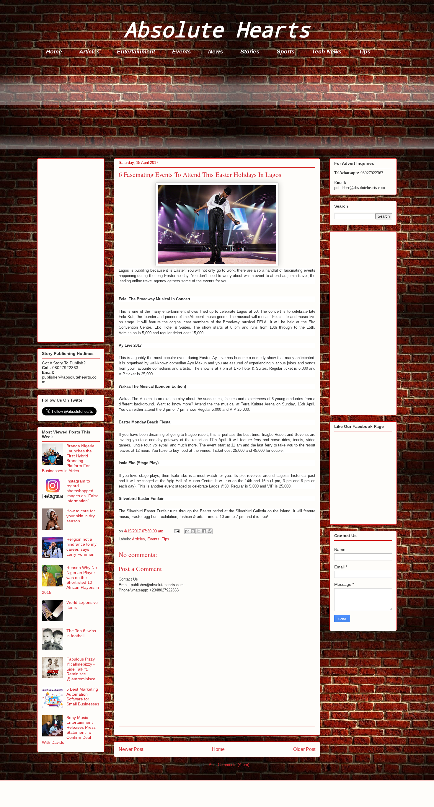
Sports (286, 51)
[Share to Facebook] (204, 531)
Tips (365, 51)
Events (181, 51)
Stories (250, 51)
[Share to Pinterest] (210, 531)
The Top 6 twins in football (81, 633)
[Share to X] (198, 531)
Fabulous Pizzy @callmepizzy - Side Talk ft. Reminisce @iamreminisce (80, 669)
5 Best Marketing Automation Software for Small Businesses (82, 696)
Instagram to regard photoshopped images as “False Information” (82, 491)
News (215, 51)
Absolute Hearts (217, 29)
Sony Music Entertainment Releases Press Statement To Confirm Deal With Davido (69, 730)
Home (54, 51)
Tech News (327, 51)
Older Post (304, 749)
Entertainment (136, 51)
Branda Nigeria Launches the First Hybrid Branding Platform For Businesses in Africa (68, 458)
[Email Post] (176, 531)
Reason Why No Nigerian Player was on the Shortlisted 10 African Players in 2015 (70, 580)
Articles (89, 51)
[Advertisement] (214, 108)
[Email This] (187, 531)
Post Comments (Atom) (229, 764)
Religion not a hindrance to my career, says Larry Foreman (81, 546)
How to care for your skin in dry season (80, 515)
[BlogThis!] (193, 531)
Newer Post (131, 749)
